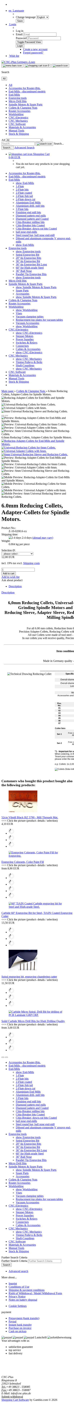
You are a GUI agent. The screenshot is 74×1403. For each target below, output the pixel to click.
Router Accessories (19, 111)
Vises (19, 313)
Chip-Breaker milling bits (30, 222)
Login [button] (12, 24)
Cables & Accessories (28, 349)
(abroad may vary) (42, 537)
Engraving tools (18, 98)
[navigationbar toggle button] (12, 66)
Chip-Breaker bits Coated (30, 225)
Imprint (13, 1283)
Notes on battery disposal (23, 1299)
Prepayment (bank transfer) (24, 1318)
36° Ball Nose (24, 270)
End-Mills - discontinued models (27, 91)
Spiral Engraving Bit (27, 254)
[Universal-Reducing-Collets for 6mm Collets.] (28, 447)
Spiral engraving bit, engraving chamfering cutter (29, 976)
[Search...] (44, 144)
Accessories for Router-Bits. (25, 88)
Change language (26, 17)
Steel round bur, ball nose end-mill (35, 235)
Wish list (14, 55)
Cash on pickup (17, 1331)
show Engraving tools (28, 251)
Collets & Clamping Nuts (23, 107)
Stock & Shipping (19, 133)
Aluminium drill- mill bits (30, 205)
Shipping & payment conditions (27, 1290)
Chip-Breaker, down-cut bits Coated (36, 228)
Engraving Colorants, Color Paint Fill (22, 861)
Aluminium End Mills (28, 202)
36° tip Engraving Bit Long (31, 264)
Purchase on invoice (20, 1328)
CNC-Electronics (18, 117)
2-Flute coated (24, 192)
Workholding (16, 114)
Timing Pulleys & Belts (29, 362)
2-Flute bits (22, 189)
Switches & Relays (26, 342)
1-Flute (20, 186)
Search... (59, 143)
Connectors (22, 345)
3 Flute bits (22, 209)
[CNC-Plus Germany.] (18, 62)
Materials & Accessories (22, 127)
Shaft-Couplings (25, 365)
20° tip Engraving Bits (28, 257)
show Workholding (27, 310)
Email (19, 34)
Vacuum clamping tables (29, 316)
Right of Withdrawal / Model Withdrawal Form (35, 1293)
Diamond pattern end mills (31, 215)
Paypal (12, 1321)
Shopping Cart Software (15, 1399)
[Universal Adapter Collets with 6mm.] (24, 451)
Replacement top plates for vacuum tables (39, 319)
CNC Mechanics (18, 120)
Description (15, 586)
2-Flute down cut (25, 199)
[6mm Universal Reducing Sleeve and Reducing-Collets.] (34, 454)
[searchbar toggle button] (60, 66)
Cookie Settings (18, 1305)
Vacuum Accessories (27, 323)
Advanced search (18, 1271)
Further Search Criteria (14, 1260)
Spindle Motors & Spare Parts (25, 104)
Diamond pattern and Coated (32, 218)
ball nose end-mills (26, 231)
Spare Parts (22, 290)
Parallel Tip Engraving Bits (31, 274)
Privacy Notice (17, 1296)
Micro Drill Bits (18, 101)
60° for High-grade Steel (30, 267)
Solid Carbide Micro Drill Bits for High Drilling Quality (33, 1021)
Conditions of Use (19, 1286)
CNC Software (17, 124)
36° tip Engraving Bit (28, 261)
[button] (16, 10)
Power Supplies (25, 339)
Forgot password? (33, 52)
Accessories (22, 293)
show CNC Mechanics (29, 358)
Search (6, 1264)
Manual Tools (16, 130)
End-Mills (14, 94)
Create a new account (35, 49)
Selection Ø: (8, 550)
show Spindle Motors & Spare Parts (36, 287)
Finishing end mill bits (28, 212)
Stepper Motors (24, 336)
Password (21, 38)
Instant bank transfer (20, 1324)
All (10, 84)
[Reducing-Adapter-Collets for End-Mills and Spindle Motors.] (37, 444)
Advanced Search (24, 147)
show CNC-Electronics (29, 332)
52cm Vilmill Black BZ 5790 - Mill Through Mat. (29, 817)
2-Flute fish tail (24, 196)
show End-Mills (25, 183)
